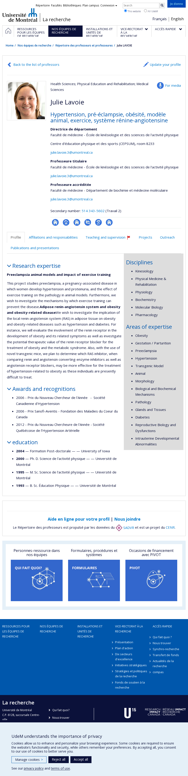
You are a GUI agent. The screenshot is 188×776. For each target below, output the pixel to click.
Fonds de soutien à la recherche (130, 684)
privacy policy (34, 768)
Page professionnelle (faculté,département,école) (66, 222)
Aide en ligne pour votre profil (79, 519)
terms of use (60, 768)
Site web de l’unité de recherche (76, 222)
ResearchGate (55, 222)
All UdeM (152, 11)
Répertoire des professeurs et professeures (84, 45)
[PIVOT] (151, 580)
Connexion (107, 5)
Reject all (58, 759)
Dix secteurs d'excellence (124, 656)
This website (134, 11)
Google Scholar (98, 222)
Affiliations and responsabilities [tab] (53, 237)
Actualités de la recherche (163, 663)
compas (158, 672)
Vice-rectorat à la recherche (129, 628)
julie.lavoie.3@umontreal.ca (71, 152)
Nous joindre (127, 519)
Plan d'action (124, 648)
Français (159, 18)
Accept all (81, 759)
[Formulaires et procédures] (94, 580)
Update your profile (165, 64)
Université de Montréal (19, 15)
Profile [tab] (16, 237)
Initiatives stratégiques (131, 665)
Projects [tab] (145, 237)
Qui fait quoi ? (162, 637)
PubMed (87, 222)
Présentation (124, 642)
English (177, 18)
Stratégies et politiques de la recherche (131, 673)
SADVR (128, 527)
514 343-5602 (93, 210)
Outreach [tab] (167, 237)
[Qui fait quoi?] (36, 580)
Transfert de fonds (166, 655)
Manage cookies (29, 759)
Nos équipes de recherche (34, 45)
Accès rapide (162, 626)
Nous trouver (162, 643)
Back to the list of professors (36, 64)
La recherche (57, 19)
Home (10, 45)
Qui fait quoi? (60, 710)
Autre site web (109, 222)
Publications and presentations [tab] (35, 247)
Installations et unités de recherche (89, 631)
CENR (170, 527)
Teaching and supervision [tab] (110, 239)
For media (173, 85)
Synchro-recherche (166, 649)
